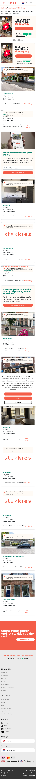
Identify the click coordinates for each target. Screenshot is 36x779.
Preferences (18, 402)
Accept (18, 394)
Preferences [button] (13, 389)
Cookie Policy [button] (7, 387)
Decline (18, 398)
